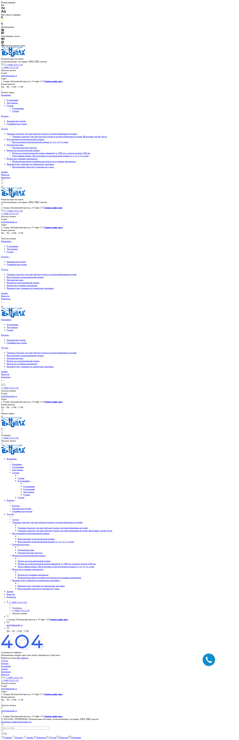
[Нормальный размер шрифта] (3, 8)
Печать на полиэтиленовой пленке (23, 150)
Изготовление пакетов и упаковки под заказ (33, 167)
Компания (6, 95)
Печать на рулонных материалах (22, 158)
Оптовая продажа (15, 145)
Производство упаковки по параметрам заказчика (30, 164)
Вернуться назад (9, 658)
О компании (12, 100)
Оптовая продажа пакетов (24, 147)
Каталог (5, 116)
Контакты (5, 177)
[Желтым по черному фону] (2, 21)
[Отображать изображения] (2, 30)
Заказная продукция (16, 121)
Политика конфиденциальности (16, 722)
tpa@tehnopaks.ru (9, 75)
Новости (5, 174)
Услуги (4, 129)
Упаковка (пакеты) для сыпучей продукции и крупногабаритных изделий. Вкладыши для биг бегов (59, 136)
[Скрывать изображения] (2, 33)
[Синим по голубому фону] (2, 24)
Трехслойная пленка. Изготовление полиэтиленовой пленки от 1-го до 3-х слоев (50, 156)
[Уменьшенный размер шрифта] (2, 5)
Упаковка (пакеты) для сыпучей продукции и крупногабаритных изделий (42, 133)
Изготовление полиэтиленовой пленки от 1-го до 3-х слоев (40, 142)
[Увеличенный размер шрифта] (3, 12)
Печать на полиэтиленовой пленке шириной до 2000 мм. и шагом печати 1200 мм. (51, 153)
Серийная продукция (17, 124)
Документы (12, 103)
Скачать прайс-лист (53, 81)
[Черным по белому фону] (2, 18)
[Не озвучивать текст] (2, 43)
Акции (4, 172)
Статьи (10, 105)
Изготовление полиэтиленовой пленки (25, 139)
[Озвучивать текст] (3, 39)
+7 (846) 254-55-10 (14, 64)
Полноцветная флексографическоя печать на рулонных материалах (44, 161)
